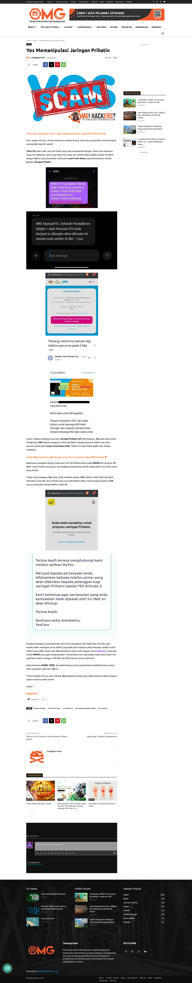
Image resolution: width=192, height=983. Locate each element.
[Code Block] (63, 853)
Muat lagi (143, 152)
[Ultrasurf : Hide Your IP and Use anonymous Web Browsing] (32, 909)
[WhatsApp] (63, 64)
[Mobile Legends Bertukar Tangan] (40, 791)
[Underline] (45, 853)
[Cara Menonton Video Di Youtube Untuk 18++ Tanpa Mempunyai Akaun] (129, 142)
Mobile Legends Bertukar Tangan (38, 803)
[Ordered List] (52, 853)
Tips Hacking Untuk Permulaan (53, 894)
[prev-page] (28, 814)
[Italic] (41, 853)
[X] (51, 64)
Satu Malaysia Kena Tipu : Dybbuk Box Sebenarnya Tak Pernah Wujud (151, 115)
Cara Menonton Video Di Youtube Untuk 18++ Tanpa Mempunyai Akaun (151, 141)
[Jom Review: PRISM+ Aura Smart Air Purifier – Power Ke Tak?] (129, 103)
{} (70, 853)
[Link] (67, 853)
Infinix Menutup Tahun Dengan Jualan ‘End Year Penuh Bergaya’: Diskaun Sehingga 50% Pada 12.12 (71, 806)
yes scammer (103, 708)
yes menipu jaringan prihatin (85, 708)
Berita (35, 40)
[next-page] (32, 814)
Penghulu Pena (38, 58)
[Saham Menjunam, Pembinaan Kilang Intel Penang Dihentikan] (129, 129)
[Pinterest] (57, 64)
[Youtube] (164, 1)
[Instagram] (157, 1)
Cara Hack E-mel (47, 918)
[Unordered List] (56, 853)
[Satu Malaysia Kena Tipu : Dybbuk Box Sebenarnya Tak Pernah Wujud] (129, 115)
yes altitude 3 (68, 708)
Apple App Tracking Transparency (102, 736)
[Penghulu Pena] (28, 58)
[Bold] (37, 853)
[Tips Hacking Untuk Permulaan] (32, 897)
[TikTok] (160, 1)
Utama (28, 40)
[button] (162, 33)
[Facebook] (153, 1)
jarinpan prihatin (40, 708)
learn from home (54, 708)
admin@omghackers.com (48, 971)
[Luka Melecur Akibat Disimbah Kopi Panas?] (103, 791)
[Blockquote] (59, 853)
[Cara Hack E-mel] (32, 921)
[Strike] (48, 853)
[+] (73, 853)
